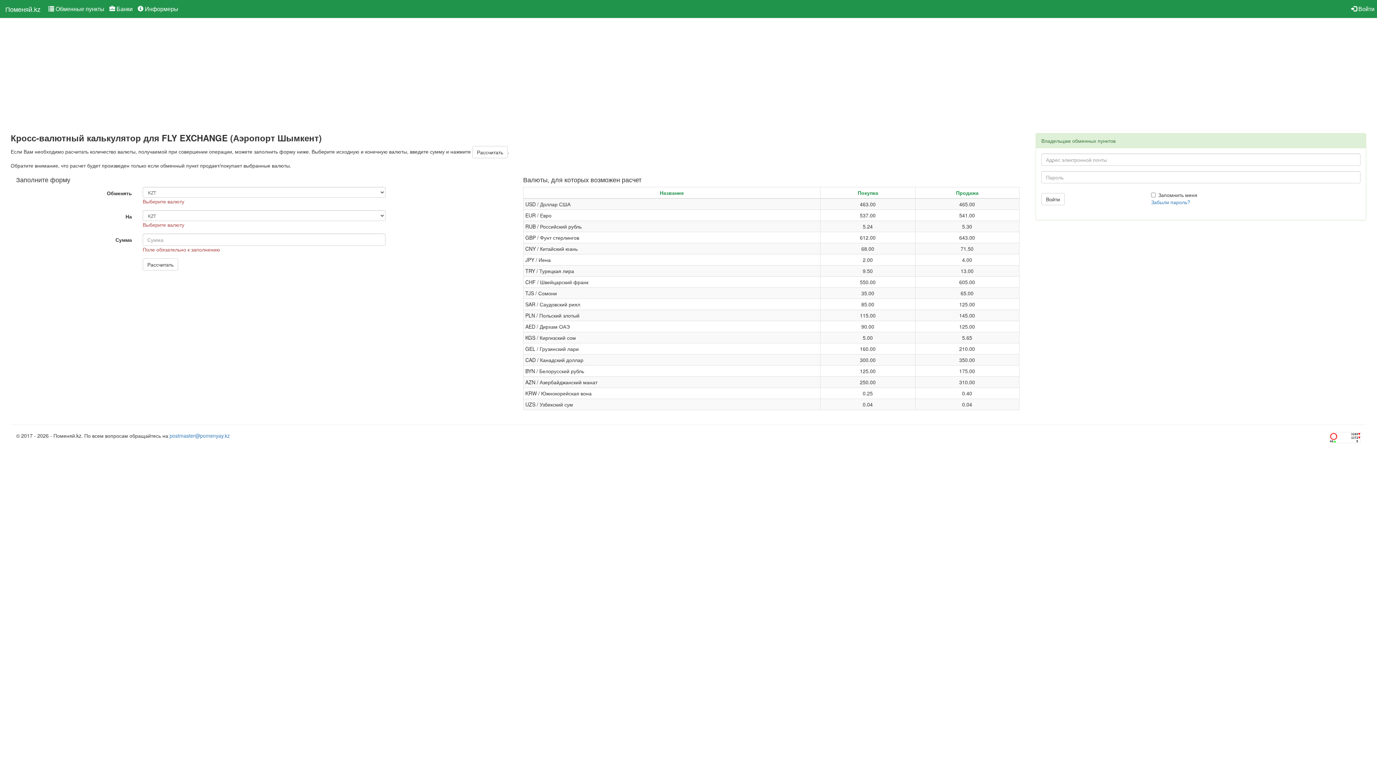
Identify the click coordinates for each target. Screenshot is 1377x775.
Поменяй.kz (23, 9)
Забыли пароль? (1170, 202)
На (129, 216)
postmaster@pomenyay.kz (200, 435)
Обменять (119, 193)
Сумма (123, 239)
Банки (124, 9)
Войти (1365, 9)
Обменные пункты (79, 9)
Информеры (160, 9)
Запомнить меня (1177, 194)
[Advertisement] (226, 75)
